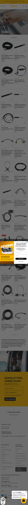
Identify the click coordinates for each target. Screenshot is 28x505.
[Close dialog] (27, 242)
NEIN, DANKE (21, 261)
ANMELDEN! (21, 258)
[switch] (3, 503)
